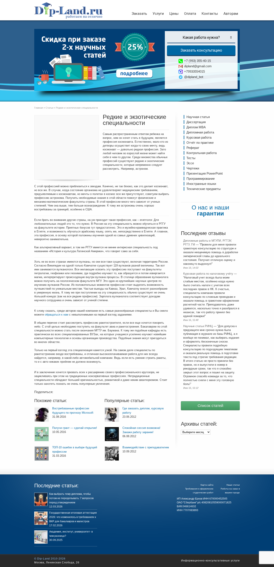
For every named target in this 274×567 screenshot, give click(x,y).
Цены (174, 13)
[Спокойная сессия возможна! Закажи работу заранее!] (111, 434)
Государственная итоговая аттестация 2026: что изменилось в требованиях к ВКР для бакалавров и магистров (73, 517)
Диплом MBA (196, 127)
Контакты (210, 13)
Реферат (192, 148)
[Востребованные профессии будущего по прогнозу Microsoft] (41, 414)
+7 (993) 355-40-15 (197, 61)
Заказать (139, 13)
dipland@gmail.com (198, 66)
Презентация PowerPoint (204, 173)
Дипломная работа (200, 132)
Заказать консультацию (201, 50)
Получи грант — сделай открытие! (74, 427)
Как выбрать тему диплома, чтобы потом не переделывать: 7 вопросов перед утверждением (71, 498)
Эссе (190, 163)
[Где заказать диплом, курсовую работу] (111, 414)
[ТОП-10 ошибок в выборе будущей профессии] (41, 453)
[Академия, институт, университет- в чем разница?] (41, 537)
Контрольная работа (201, 153)
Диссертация (196, 122)
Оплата (190, 13)
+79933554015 (194, 71)
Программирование (200, 178)
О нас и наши (210, 210)
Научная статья (198, 117)
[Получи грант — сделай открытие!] (41, 434)
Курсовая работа (198, 137)
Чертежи (192, 168)
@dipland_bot (193, 77)
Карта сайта (207, 485)
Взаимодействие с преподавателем (145, 447)
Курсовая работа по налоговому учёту (208, 273)
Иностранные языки (201, 184)
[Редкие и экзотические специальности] (66, 147)
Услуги (158, 13)
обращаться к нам (56, 314)
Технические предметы (203, 189)
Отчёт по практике (200, 142)
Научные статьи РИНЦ (198, 326)
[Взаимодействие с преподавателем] (111, 453)
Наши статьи (233, 485)
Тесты (190, 158)
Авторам (230, 13)
